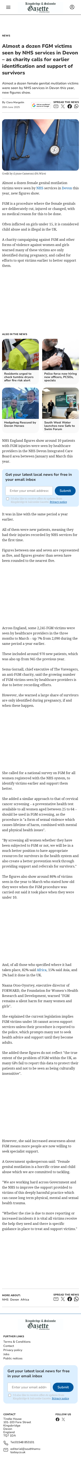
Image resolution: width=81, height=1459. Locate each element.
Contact (8, 1346)
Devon (67, 188)
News (6, 35)
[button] (8, 7)
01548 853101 (24, 1442)
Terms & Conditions (17, 1342)
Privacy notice (58, 501)
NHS (39, 188)
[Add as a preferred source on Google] (41, 105)
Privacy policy (12, 1350)
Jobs (6, 1354)
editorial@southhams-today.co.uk (25, 1450)
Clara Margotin (15, 102)
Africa (42, 970)
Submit (65, 490)
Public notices (12, 1358)
